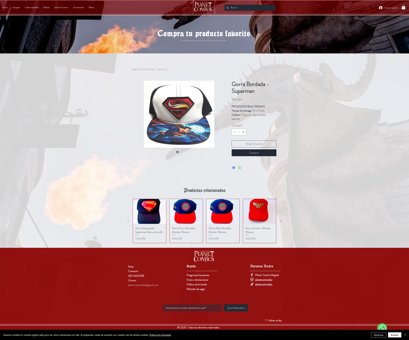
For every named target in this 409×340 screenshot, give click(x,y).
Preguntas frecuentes (198, 275)
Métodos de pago (196, 289)
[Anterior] (128, 221)
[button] (403, 7)
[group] (204, 221)
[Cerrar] (405, 334)
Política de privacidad (160, 334)
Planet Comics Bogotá (267, 275)
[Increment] (243, 132)
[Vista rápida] (149, 211)
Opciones (378, 334)
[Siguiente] (281, 221)
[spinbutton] (239, 132)
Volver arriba (275, 320)
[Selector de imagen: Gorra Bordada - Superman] (177, 151)
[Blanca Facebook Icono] (252, 275)
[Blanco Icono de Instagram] (252, 279)
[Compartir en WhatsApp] (240, 168)
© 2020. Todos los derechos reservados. (198, 327)
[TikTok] (252, 284)
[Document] (382, 328)
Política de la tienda (197, 284)
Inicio (135, 69)
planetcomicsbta (263, 279)
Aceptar (395, 334)
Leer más (236, 118)
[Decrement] (234, 132)
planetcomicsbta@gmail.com (143, 285)
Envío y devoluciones (197, 280)
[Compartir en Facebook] (234, 168)
